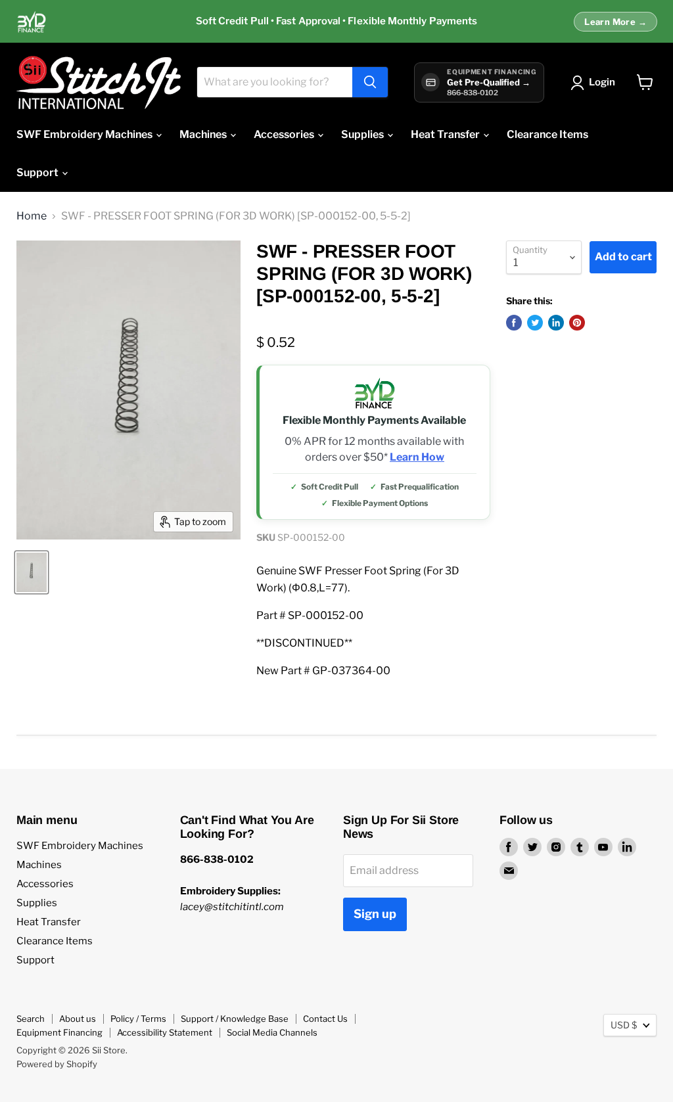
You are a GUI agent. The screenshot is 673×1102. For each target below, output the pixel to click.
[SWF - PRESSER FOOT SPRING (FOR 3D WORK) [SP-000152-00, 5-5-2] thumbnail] (31, 572)
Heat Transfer (446, 134)
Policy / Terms (138, 1018)
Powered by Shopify (56, 1064)
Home (31, 216)
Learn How (417, 457)
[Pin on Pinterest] (577, 323)
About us (77, 1018)
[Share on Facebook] (514, 323)
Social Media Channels (272, 1032)
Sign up (375, 914)
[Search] (370, 82)
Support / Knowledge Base (235, 1018)
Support (38, 172)
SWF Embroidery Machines (85, 134)
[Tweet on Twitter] (535, 323)
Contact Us (325, 1018)
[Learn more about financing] (336, 21)
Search (30, 1018)
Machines (204, 134)
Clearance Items (547, 134)
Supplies (363, 134)
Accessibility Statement (164, 1032)
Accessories (285, 134)
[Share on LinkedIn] (556, 323)
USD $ (624, 1024)
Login (602, 82)
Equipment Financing (59, 1032)
